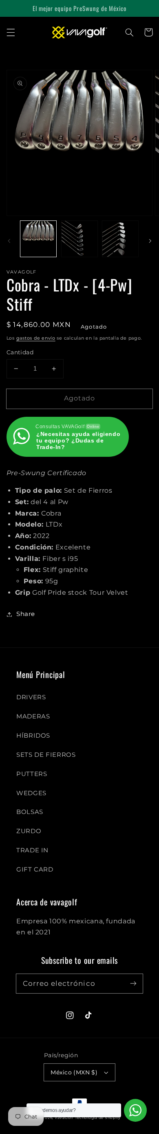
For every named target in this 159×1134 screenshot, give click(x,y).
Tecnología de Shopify (98, 1118)
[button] (10, 32)
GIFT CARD (34, 869)
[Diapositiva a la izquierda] (9, 241)
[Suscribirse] (133, 983)
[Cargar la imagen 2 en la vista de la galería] (79, 238)
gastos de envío (35, 338)
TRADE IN (32, 850)
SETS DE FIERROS (45, 754)
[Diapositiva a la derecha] (150, 241)
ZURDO (28, 831)
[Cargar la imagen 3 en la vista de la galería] (120, 238)
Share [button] (25, 614)
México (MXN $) (74, 1072)
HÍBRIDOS (33, 735)
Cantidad (20, 352)
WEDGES (31, 793)
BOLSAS (29, 812)
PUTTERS (31, 774)
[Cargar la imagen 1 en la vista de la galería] (38, 238)
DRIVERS (31, 697)
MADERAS (33, 716)
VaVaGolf (64, 1118)
